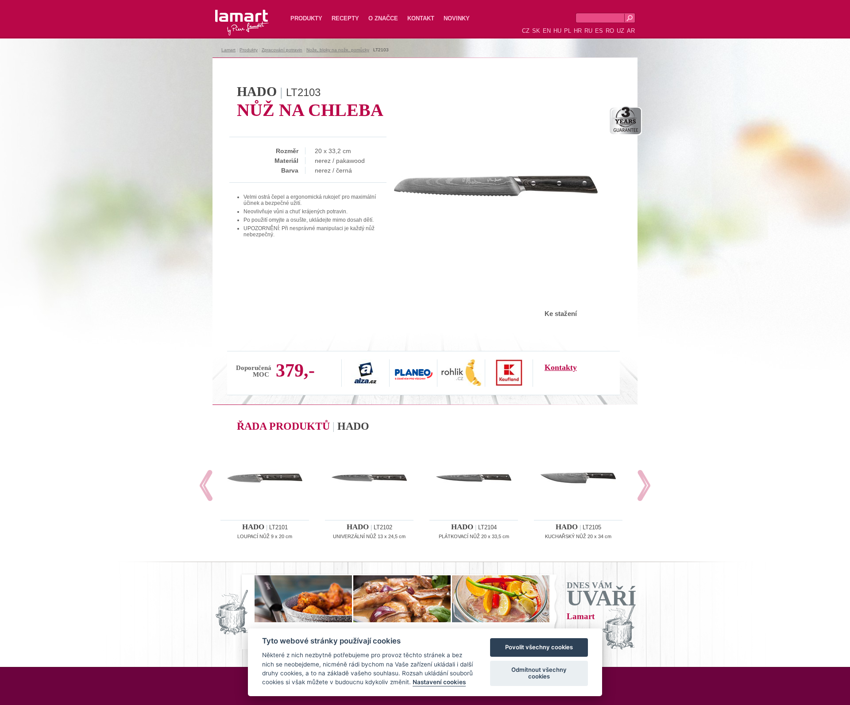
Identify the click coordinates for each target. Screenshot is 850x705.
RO (610, 30)
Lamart (232, 15)
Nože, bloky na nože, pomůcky (337, 49)
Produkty (306, 18)
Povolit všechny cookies (539, 647)
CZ (525, 30)
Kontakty (561, 367)
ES (599, 30)
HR (578, 30)
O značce (383, 18)
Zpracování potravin (282, 49)
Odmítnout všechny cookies (539, 673)
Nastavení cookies (439, 682)
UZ (620, 30)
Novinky (457, 18)
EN (547, 30)
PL (567, 30)
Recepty (345, 18)
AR (631, 30)
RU (588, 30)
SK (536, 30)
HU (557, 30)
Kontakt (420, 18)
